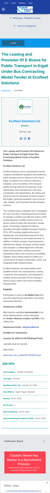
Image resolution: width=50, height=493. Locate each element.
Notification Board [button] (13, 441)
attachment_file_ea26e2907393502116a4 (22, 355)
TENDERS (22, 3)
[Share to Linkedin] (21, 138)
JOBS (30, 3)
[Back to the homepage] (25, 9)
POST (6, 3)
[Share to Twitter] (25, 138)
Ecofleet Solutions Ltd (24, 121)
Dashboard (6, 90)
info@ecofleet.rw (30, 327)
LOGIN (13, 43)
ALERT (13, 3)
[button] (25, 18)
